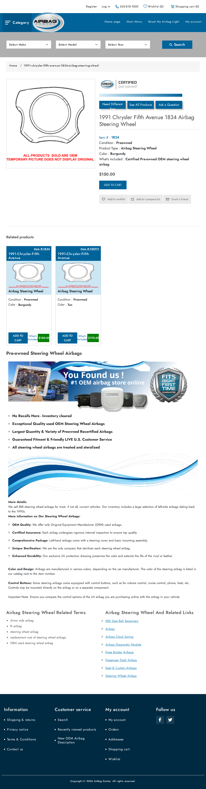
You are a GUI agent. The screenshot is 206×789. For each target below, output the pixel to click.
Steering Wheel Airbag (121, 675)
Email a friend (179, 199)
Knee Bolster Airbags (119, 652)
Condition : (107, 142)
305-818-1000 (129, 6)
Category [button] (21, 22)
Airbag (110, 629)
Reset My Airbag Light (163, 22)
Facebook (160, 720)
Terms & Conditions (21, 739)
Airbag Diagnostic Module (123, 644)
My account (193, 22)
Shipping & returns (21, 720)
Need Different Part (112, 105)
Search (179, 44)
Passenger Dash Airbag (121, 660)
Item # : (104, 137)
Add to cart (113, 185)
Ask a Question (169, 104)
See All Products (140, 104)
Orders (113, 730)
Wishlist (114, 759)
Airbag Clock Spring (119, 636)
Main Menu (134, 22)
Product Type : (109, 148)
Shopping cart (119, 749)
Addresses (116, 739)
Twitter (170, 720)
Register (91, 6)
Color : (104, 153)
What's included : (112, 159)
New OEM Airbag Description (71, 740)
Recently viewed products (77, 730)
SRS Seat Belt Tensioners (121, 621)
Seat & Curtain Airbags (121, 668)
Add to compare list (148, 199)
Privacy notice (17, 730)
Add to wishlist (116, 199)
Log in (106, 6)
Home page (113, 22)
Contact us (15, 749)
